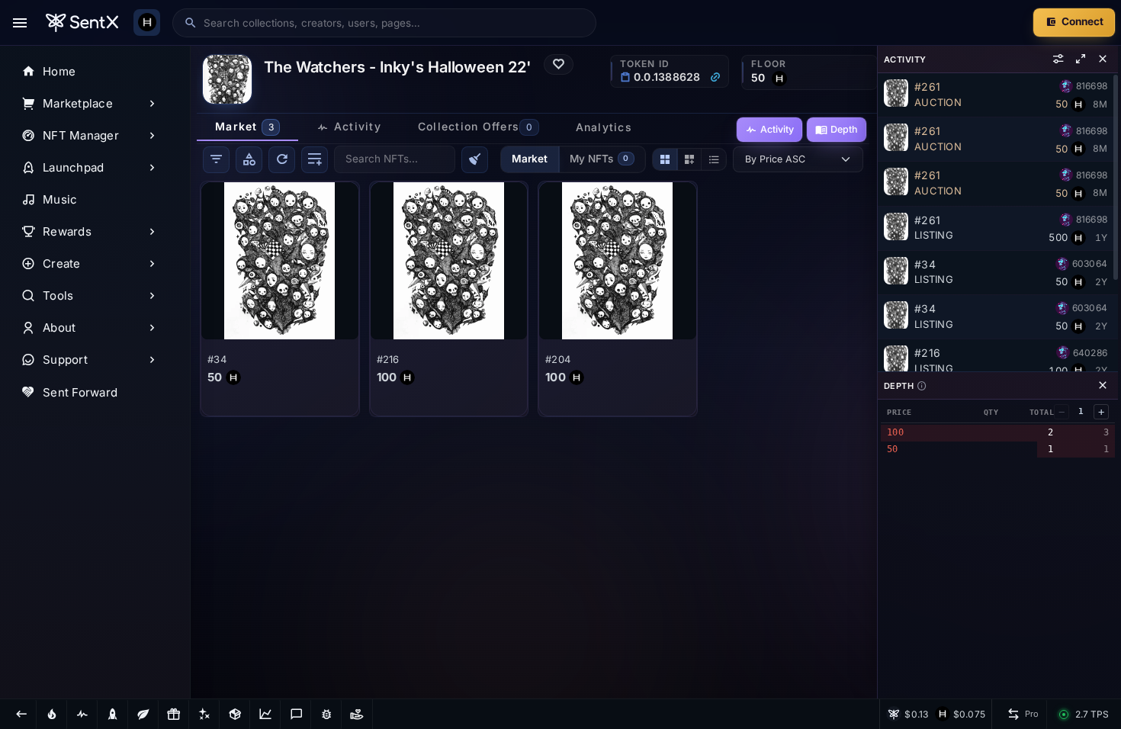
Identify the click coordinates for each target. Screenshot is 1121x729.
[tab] (247, 127)
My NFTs (599, 159)
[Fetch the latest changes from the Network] (281, 159)
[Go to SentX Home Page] (82, 23)
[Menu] (20, 23)
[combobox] (394, 23)
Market (530, 159)
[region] (95, 372)
